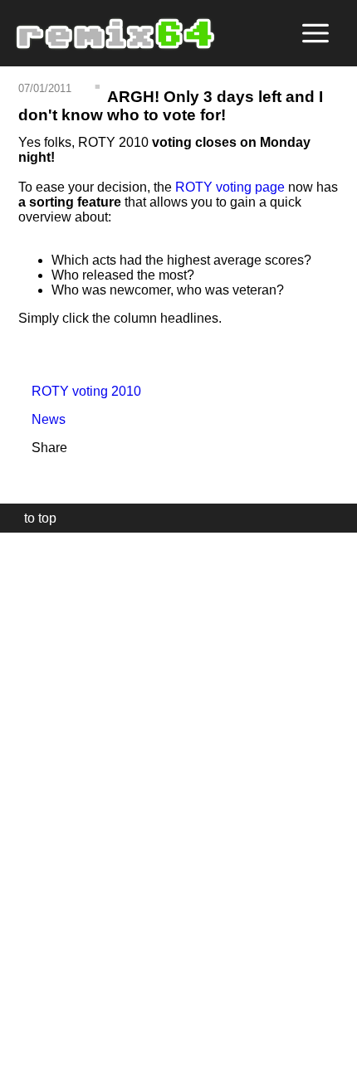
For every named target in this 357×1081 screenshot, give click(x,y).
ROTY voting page (230, 187)
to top (31, 518)
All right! (17, 1017)
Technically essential (33, 805)
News (42, 419)
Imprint (20, 1043)
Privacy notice (22, 1065)
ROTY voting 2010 (79, 391)
